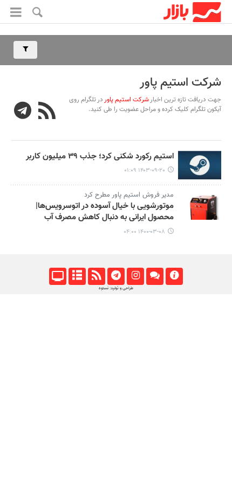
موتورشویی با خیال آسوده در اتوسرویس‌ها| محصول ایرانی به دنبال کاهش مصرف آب (105, 212)
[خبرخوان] (96, 276)
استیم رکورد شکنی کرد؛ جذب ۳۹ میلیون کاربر (100, 157)
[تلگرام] (115, 276)
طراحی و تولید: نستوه (116, 288)
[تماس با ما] (154, 276)
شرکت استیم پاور (180, 82)
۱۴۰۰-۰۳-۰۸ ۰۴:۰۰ (144, 231)
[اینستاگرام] (135, 276)
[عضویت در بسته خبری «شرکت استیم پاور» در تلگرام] (23, 112)
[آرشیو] (77, 276)
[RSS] (47, 112)
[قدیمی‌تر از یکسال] (199, 165)
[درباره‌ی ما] (174, 276)
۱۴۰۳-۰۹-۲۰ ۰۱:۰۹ (144, 170)
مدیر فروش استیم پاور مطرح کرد (129, 195)
